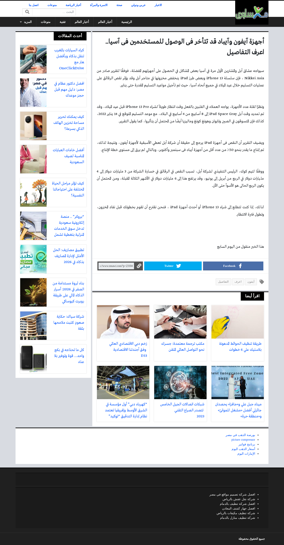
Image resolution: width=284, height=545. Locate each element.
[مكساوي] (251, 13)
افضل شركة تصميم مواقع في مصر (232, 494)
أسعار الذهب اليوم (243, 449)
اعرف (238, 281)
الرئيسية (126, 22)
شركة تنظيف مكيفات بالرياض (236, 513)
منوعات (52, 5)
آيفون (250, 281)
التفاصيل (223, 281)
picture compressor (243, 439)
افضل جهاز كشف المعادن (238, 508)
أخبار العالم (105, 22)
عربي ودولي (138, 5)
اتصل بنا (34, 5)
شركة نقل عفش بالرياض (239, 499)
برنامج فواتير (247, 444)
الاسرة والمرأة (99, 5)
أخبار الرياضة (73, 5)
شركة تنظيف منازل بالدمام (237, 517)
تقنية (63, 22)
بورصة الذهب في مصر (240, 435)
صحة (119, 5)
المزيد (28, 22)
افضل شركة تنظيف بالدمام (237, 503)
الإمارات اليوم (246, 453)
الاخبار (158, 5)
